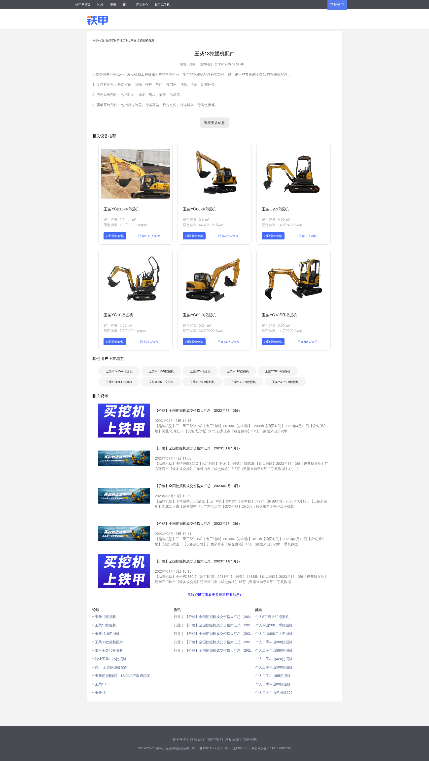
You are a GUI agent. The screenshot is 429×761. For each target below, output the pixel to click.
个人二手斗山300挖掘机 (273, 641)
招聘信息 (214, 739)
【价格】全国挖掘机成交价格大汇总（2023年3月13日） (220, 633)
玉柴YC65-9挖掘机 (202, 382)
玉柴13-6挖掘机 (107, 633)
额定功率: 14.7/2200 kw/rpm (284, 330)
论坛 (100, 4)
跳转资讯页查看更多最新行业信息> (214, 594)
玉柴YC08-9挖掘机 (243, 382)
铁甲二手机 (162, 4)
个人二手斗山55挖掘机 (272, 675)
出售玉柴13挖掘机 (109, 650)
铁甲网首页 (82, 4)
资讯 (113, 4)
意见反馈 (232, 739)
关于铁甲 (179, 739)
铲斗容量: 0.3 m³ (196, 219)
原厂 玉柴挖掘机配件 (111, 667)
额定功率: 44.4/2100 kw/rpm (205, 224)
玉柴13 (100, 683)
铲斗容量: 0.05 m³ (276, 325)
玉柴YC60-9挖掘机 (199, 315)
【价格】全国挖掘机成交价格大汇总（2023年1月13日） (220, 624)
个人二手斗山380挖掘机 (273, 650)
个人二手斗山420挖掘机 (273, 658)
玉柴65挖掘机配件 (109, 641)
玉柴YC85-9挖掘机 (161, 382)
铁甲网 (110, 40)
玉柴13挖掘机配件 (142, 40)
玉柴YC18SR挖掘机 (279, 315)
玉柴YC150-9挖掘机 (285, 382)
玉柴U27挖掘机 (275, 209)
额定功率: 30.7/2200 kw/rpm (205, 330)
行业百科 (123, 40)
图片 (126, 4)
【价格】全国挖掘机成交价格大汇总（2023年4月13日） (220, 616)
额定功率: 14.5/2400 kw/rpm (284, 224)
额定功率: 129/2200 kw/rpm (125, 224)
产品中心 (142, 4)
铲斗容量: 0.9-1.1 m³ (120, 219)
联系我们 (197, 739)
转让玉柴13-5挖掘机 (110, 658)
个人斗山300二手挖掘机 (273, 633)
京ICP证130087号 (237, 748)
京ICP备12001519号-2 (207, 748)
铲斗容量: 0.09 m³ (276, 219)
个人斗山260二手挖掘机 (273, 624)
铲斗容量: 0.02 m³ (118, 325)
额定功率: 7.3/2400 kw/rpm (125, 330)
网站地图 (250, 739)
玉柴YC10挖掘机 (118, 315)
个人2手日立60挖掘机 (272, 616)
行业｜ (179, 616)
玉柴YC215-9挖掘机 (121, 209)
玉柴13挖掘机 (105, 616)
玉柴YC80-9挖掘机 (199, 209)
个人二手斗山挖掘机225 (273, 692)
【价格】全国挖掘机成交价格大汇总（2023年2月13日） (220, 641)
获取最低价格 (115, 236)
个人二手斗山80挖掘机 (272, 683)
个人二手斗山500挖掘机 (273, 667)
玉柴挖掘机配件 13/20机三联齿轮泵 (122, 675)
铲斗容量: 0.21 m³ (197, 325)
